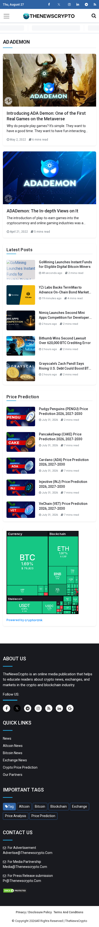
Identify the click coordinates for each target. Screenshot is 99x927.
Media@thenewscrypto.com (25, 867)
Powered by (15, 620)
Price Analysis (15, 816)
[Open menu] (6, 16)
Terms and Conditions (68, 912)
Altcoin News (13, 746)
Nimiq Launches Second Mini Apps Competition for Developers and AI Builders (65, 317)
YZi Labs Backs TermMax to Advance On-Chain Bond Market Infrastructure (64, 292)
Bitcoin (40, 806)
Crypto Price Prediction (20, 767)
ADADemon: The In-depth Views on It (42, 210)
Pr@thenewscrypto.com (22, 881)
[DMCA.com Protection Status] (15, 890)
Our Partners (12, 775)
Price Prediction (43, 816)
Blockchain (58, 806)
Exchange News (15, 760)
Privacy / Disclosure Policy (34, 912)
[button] (94, 15)
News (7, 738)
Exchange (79, 806)
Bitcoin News (12, 753)
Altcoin (24, 806)
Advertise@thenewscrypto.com (27, 853)
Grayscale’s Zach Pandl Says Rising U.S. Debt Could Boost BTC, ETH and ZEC (65, 368)
